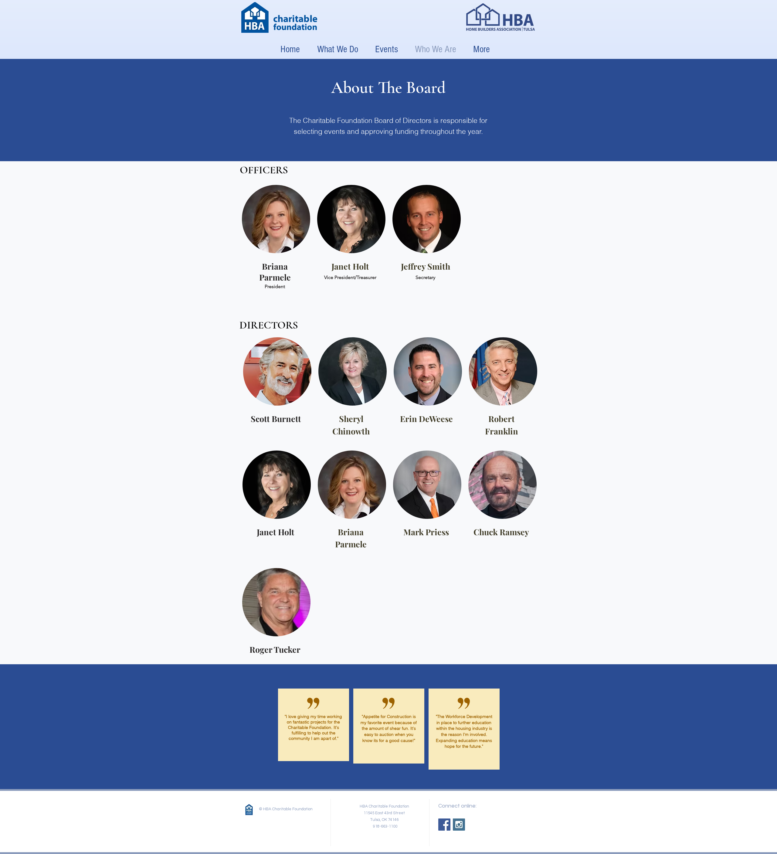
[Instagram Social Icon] (459, 824)
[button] (386, 49)
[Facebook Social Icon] (444, 824)
